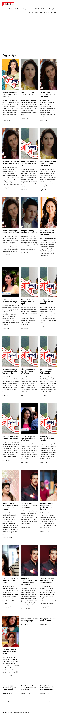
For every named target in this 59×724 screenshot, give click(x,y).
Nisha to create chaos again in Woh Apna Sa (10, 162)
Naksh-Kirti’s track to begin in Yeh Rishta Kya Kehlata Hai (48, 580)
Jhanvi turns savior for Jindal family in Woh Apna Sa (47, 232)
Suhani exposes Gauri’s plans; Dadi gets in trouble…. (9, 688)
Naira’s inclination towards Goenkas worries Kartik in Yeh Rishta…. (47, 506)
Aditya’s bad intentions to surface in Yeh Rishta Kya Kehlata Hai (29, 581)
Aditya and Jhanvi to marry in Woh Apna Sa (29, 163)
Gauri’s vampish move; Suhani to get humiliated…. (28, 688)
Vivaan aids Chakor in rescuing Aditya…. (29, 620)
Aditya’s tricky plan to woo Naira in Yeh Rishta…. (10, 580)
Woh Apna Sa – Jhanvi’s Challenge (9, 301)
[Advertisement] (29, 36)
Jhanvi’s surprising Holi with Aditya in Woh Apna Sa (28, 438)
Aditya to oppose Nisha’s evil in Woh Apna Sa (47, 438)
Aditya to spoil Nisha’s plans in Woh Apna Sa (10, 437)
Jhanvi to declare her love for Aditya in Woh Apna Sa (48, 163)
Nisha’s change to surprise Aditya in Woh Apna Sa (28, 371)
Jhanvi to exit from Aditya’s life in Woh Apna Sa (9, 94)
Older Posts (52, 702)
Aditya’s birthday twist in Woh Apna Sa (29, 232)
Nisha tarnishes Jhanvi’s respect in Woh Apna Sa (47, 371)
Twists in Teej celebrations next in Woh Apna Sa (47, 94)
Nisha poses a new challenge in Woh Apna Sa (47, 302)
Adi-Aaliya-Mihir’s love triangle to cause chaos (10, 651)
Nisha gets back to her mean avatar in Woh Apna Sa (9, 371)
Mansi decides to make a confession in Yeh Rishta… (29, 505)
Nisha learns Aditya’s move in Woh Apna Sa (10, 232)
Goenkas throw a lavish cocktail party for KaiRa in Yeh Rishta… (10, 506)
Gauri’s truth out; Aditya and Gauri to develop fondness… (47, 688)
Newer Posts (6, 702)
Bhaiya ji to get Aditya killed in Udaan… (48, 620)
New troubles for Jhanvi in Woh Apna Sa (28, 94)
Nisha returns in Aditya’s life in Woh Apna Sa (28, 302)
